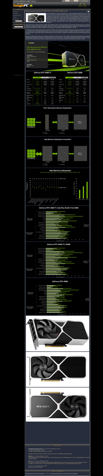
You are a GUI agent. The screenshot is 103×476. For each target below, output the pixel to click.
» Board (15, 17)
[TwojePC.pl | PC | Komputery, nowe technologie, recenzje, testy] (15, 1)
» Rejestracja (16, 19)
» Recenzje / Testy (17, 15)
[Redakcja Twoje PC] (33, 1)
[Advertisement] (62, 5)
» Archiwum (15, 13)
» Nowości (15, 11)
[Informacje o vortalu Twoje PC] (24, 1)
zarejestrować (47, 473)
